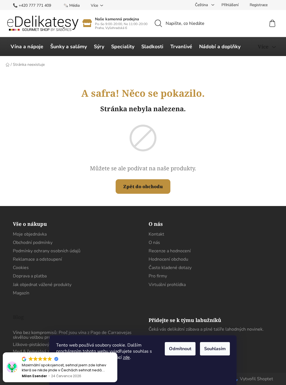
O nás (154, 242)
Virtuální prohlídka (167, 285)
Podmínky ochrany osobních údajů (46, 251)
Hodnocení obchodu (168, 259)
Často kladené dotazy (170, 268)
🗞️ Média (71, 5)
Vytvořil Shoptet (256, 379)
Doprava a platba (30, 276)
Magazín (21, 293)
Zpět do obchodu (143, 186)
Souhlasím (215, 349)
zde (126, 357)
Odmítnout (180, 349)
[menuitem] (27, 46)
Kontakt (156, 234)
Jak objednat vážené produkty (42, 285)
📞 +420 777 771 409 (32, 5)
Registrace (259, 5)
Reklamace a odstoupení (37, 259)
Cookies (21, 268)
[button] (117, 353)
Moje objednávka (30, 234)
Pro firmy (158, 276)
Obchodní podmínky (33, 242)
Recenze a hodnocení (170, 251)
